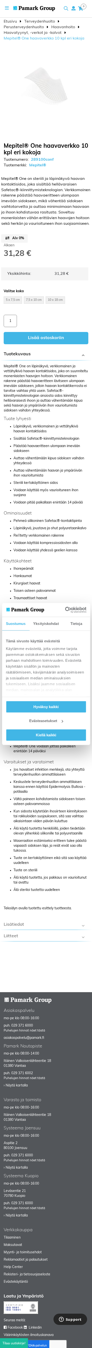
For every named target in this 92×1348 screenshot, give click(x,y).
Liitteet (11, 936)
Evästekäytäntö (16, 1282)
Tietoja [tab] (76, 623)
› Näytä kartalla (16, 1085)
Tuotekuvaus (17, 354)
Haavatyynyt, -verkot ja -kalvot (33, 33)
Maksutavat (13, 1245)
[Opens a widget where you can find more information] (70, 1320)
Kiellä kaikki (46, 735)
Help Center (13, 1267)
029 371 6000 (22, 1026)
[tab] (46, 354)
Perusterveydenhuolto (24, 27)
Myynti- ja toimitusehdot (23, 1252)
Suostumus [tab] (16, 623)
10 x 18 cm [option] (55, 300)
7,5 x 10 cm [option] (34, 300)
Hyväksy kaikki (46, 706)
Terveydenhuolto (40, 22)
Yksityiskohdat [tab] (46, 623)
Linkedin (35, 1328)
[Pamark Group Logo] (34, 8)
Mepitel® (37, 165)
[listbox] (46, 300)
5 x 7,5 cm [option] (13, 300)
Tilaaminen (12, 1238)
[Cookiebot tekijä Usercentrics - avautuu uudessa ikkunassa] (65, 610)
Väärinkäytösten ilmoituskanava (28, 1335)
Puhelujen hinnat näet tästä (24, 1030)
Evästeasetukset (43, 721)
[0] (80, 8)
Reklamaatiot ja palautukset (26, 1260)
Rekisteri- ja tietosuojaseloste (27, 1274)
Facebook (15, 1328)
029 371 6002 (22, 1073)
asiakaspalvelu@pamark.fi (24, 1038)
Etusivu (11, 22)
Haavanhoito (63, 27)
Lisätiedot (14, 925)
